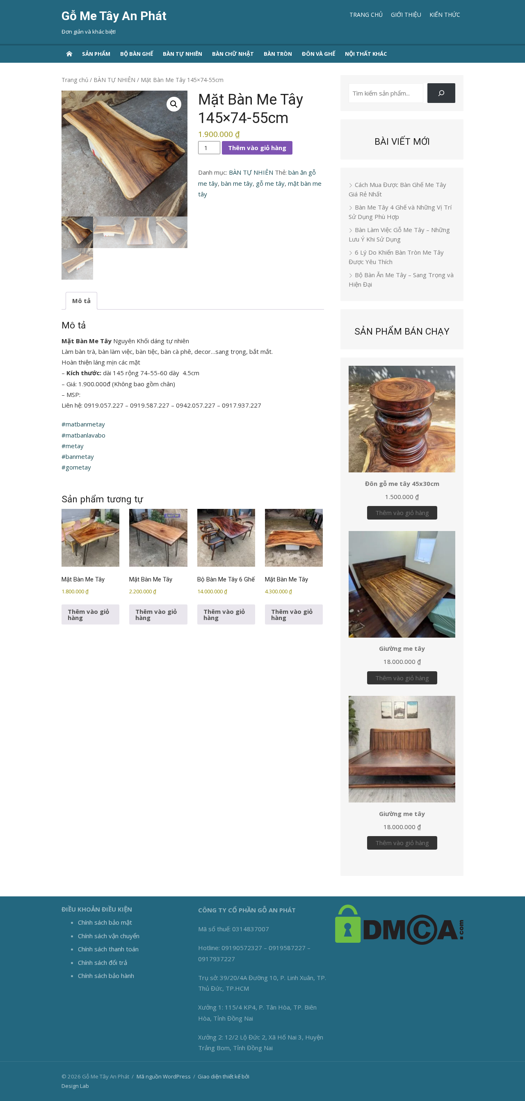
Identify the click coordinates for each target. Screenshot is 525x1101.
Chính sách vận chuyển (108, 936)
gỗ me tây (270, 183)
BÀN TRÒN (278, 53)
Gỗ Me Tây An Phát (114, 16)
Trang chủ (75, 80)
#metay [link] (73, 446)
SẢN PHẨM (96, 53)
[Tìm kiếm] (441, 93)
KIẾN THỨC (444, 14)
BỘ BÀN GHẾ (136, 53)
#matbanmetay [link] (83, 424)
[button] (174, 104)
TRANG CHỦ (366, 14)
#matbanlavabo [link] (83, 435)
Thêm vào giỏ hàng (257, 148)
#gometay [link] (76, 467)
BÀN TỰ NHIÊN (182, 53)
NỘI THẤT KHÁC (366, 53)
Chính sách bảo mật (105, 922)
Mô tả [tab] (81, 300)
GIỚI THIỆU (406, 14)
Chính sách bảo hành (106, 975)
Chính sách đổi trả (102, 962)
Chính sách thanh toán (108, 949)
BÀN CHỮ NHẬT (233, 53)
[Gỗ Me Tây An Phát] (69, 53)
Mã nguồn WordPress (164, 1076)
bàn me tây (237, 183)
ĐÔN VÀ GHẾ (318, 53)
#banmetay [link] (78, 456)
